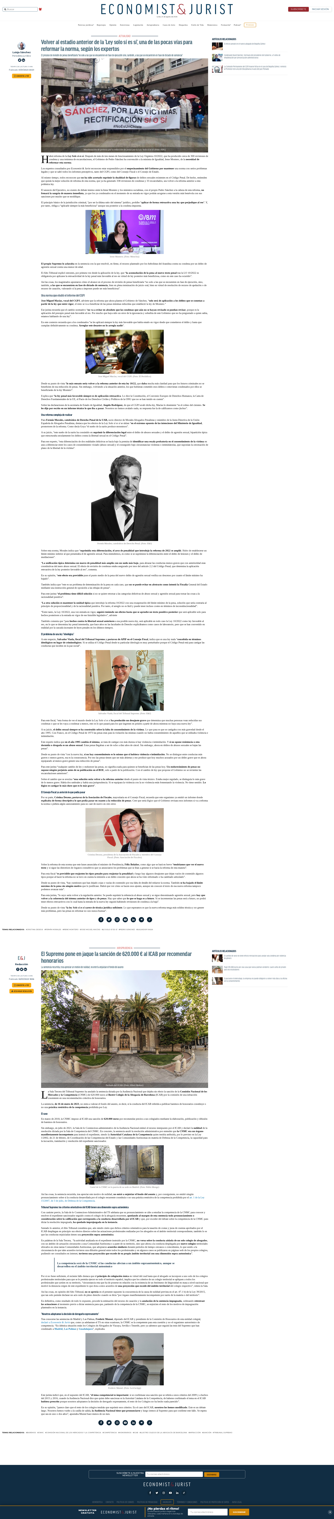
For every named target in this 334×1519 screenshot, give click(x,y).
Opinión (112, 25)
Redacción (21, 964)
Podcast (237, 25)
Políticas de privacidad (147, 1502)
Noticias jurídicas (85, 25)
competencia (110, 1433)
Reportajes (101, 25)
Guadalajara (86, 1328)
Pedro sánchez (127, 929)
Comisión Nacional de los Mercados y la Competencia (73, 1433)
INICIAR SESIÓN (320, 9)
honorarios (125, 1433)
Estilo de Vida (197, 25)
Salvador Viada (145, 929)
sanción (207, 1433)
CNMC (41, 1433)
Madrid (58, 1328)
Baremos (31, 1433)
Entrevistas (125, 25)
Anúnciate (167, 1502)
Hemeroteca (212, 25)
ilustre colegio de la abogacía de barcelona (164, 1433)
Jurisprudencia (153, 25)
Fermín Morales (53, 929)
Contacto (110, 1502)
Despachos (183, 25)
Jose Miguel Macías (90, 929)
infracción (195, 1433)
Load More (167, 1445)
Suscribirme (239, 1512)
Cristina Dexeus (35, 929)
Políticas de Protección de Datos (214, 1502)
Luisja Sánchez (22, 52)
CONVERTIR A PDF (22, 76)
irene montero (71, 929)
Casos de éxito (169, 25)
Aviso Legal (237, 1502)
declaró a (55, 1322)
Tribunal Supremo (223, 1433)
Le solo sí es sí (110, 929)
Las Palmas (70, 1328)
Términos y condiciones (187, 1502)
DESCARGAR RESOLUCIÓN (22, 991)
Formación (225, 25)
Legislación (138, 25)
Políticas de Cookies (125, 1502)
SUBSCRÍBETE (298, 9)
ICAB (136, 1433)
